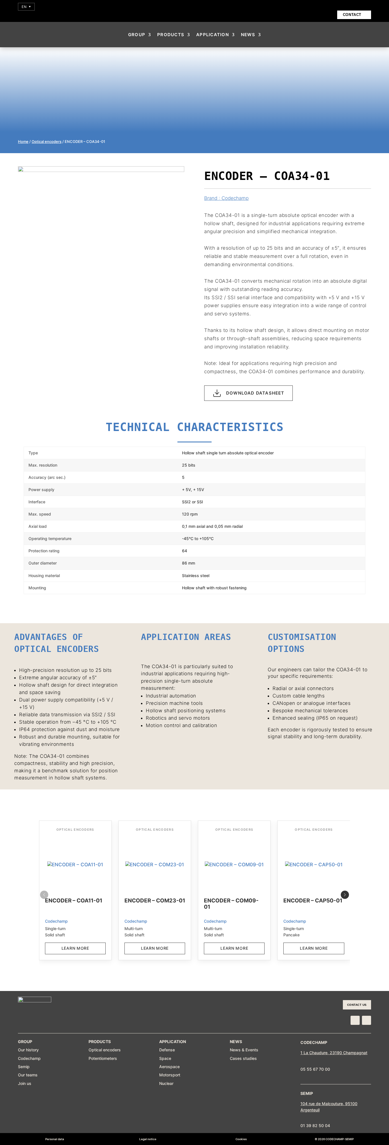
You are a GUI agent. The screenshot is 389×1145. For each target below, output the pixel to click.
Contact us (357, 1004)
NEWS (248, 34)
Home (23, 141)
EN (26, 7)
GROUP (136, 34)
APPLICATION (212, 34)
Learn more (75, 948)
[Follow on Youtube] (366, 1020)
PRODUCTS (170, 34)
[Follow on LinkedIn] (355, 1020)
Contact (352, 15)
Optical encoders (47, 141)
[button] (345, 895)
